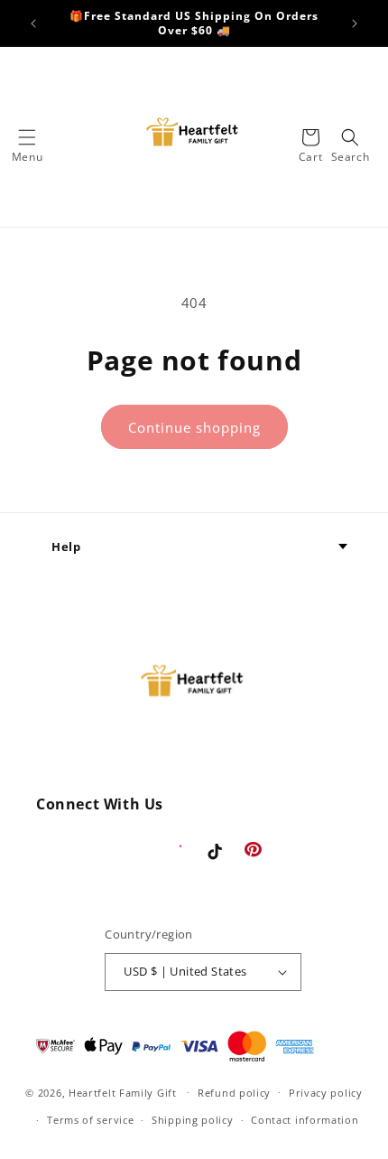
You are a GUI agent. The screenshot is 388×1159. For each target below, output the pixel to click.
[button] (27, 137)
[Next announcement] (354, 23)
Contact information (304, 1119)
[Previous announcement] (33, 23)
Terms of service (90, 1119)
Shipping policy (193, 1119)
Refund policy (234, 1092)
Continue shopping (194, 427)
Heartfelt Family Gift (123, 1091)
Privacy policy (326, 1092)
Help (65, 546)
